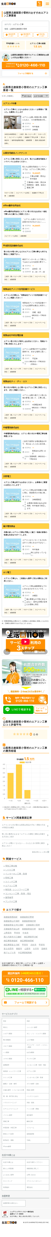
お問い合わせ (31, 1175)
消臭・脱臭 (30, 1102)
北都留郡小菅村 (33, 925)
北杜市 (33, 944)
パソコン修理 (7, 1115)
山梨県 (40, 963)
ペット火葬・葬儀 (33, 1109)
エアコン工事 (30, 963)
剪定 (4, 1021)
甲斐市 (25, 944)
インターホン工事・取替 (35, 1077)
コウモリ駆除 (7, 1059)
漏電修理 (6, 1065)
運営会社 (30, 1187)
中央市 (25, 933)
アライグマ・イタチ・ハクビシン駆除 (37, 1046)
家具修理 (30, 1115)
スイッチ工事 (7, 1077)
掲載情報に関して (33, 1168)
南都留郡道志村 (29, 929)
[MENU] (47, 4)
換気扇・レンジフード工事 (12, 1071)
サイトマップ (7, 1181)
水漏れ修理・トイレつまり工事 (13, 1090)
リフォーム (30, 1128)
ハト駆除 (6, 1052)
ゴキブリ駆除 (7, 1046)
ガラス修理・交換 (33, 1084)
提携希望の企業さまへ (10, 1203)
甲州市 (17, 933)
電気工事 (19, 963)
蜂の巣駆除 (7, 1040)
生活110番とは (8, 1162)
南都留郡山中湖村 (12, 921)
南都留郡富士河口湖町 (14, 925)
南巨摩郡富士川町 (12, 944)
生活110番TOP (7, 963)
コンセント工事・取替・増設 (36, 1065)
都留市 (19, 948)
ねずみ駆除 (30, 1052)
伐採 (28, 1021)
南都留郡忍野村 (27, 917)
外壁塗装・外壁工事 (10, 1128)
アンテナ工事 (31, 1059)
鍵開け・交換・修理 (10, 1084)
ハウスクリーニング (10, 1102)
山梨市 (27, 948)
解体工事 (30, 1121)
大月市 (36, 948)
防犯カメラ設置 (8, 1134)
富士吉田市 (9, 948)
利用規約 (6, 1187)
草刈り (5, 1027)
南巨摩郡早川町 (31, 937)
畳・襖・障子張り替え (10, 1096)
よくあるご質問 (8, 1175)
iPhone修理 (7, 1146)
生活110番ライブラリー (35, 1162)
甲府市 (42, 944)
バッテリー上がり (33, 1096)
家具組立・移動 (8, 1140)
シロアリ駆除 (7, 1033)
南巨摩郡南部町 (27, 940)
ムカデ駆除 (30, 1040)
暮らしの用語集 (8, 1168)
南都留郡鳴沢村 (29, 921)
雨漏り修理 (30, 1090)
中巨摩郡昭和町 (25, 952)
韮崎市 (44, 948)
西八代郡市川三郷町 (13, 937)
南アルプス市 (10, 952)
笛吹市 (41, 929)
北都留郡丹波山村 (12, 929)
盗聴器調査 (30, 1134)
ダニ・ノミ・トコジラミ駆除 (36, 1033)
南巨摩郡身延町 (11, 940)
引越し (29, 1140)
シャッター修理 (32, 1027)
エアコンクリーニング (10, 1109)
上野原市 (8, 933)
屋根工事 (6, 1121)
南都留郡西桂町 (11, 917)
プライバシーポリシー (34, 1181)
